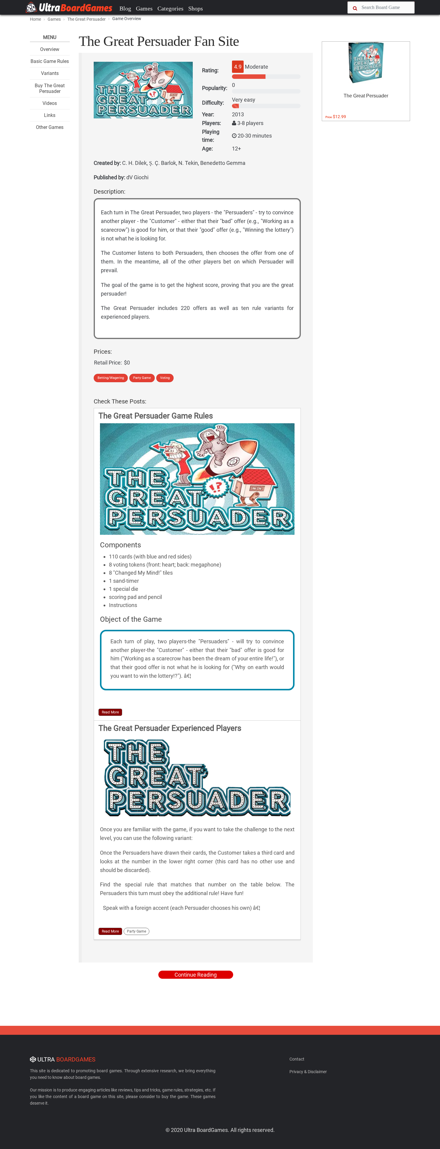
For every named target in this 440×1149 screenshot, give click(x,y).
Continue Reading (196, 975)
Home (35, 19)
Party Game (142, 378)
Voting (165, 378)
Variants (50, 73)
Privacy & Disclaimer (308, 1071)
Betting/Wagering (111, 378)
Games (144, 8)
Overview (49, 49)
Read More (110, 712)
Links (49, 115)
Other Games (49, 127)
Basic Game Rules (50, 61)
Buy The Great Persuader (50, 88)
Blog (125, 8)
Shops (195, 8)
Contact (296, 1059)
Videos (50, 103)
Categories (170, 8)
